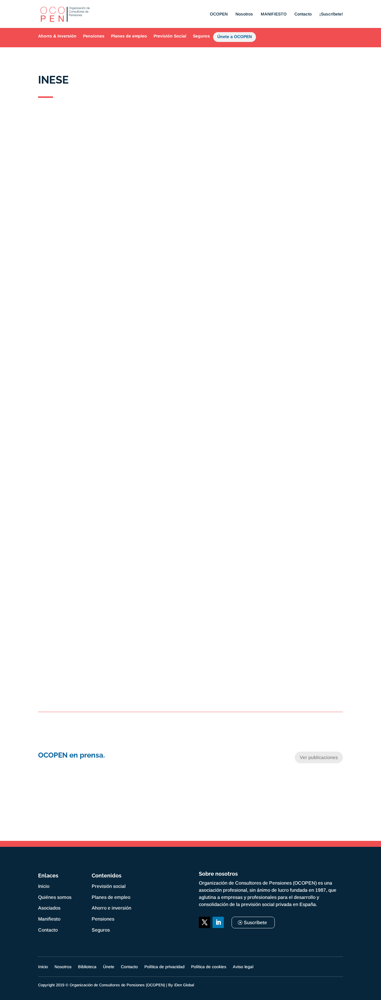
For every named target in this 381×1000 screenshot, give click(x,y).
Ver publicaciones (319, 757)
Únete (108, 967)
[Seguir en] (204, 936)
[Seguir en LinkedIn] (218, 922)
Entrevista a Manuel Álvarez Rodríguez (190, 555)
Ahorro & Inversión (57, 36)
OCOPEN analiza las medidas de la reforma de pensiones (191, 264)
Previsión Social (170, 36)
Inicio (43, 886)
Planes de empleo (129, 36)
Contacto (303, 14)
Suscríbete (255, 922)
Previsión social (109, 886)
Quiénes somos (54, 897)
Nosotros (244, 14)
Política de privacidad (164, 967)
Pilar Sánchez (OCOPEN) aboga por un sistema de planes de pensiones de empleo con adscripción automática (190, 361)
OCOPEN (219, 14)
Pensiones (93, 36)
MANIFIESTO (274, 14)
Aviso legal (243, 967)
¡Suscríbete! (331, 14)
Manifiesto (49, 918)
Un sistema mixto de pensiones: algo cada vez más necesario (190, 167)
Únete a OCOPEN (234, 38)
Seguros (201, 36)
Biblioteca (87, 967)
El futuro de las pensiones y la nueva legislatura (190, 458)
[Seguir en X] (204, 922)
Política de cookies (208, 967)
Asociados (49, 907)
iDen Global (184, 985)
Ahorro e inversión (111, 907)
